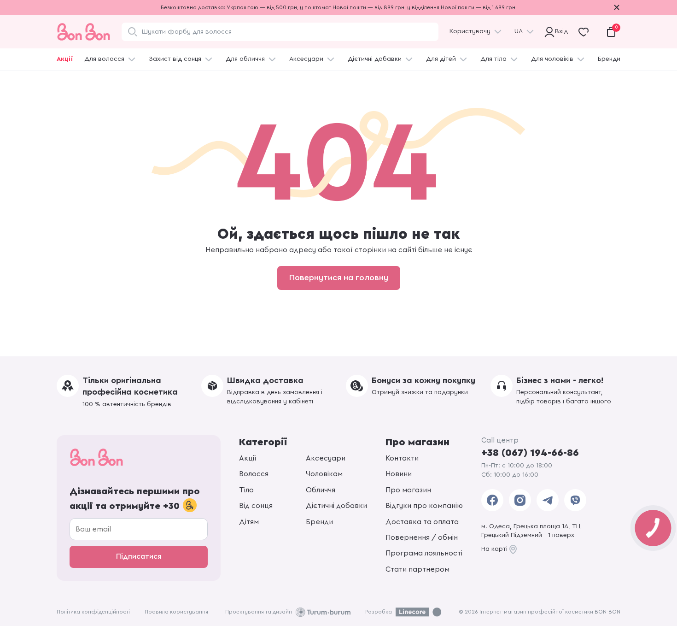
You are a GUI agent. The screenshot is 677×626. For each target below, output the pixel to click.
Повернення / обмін (421, 537)
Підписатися (138, 556)
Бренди (609, 59)
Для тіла (493, 59)
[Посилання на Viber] (575, 500)
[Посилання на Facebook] (492, 500)
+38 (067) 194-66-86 (530, 453)
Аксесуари (306, 59)
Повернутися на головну (338, 277)
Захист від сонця (175, 59)
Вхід (560, 31)
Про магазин (408, 490)
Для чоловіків (552, 59)
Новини (398, 474)
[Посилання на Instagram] (520, 500)
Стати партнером (417, 569)
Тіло (246, 490)
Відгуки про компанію (424, 505)
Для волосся (104, 59)
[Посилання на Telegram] (548, 500)
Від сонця (256, 505)
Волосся (253, 474)
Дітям (249, 522)
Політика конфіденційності (93, 611)
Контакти (402, 458)
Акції (65, 59)
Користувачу (469, 31)
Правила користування (176, 611)
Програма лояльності (423, 553)
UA (518, 31)
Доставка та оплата (422, 522)
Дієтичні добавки (375, 59)
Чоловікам (324, 474)
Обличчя (320, 490)
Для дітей (441, 59)
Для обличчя (245, 59)
